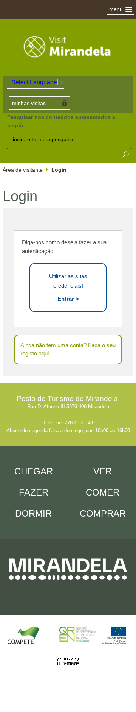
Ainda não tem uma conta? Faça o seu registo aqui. (68, 349)
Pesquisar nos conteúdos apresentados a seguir (61, 121)
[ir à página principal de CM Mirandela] (68, 585)
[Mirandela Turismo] (67, 65)
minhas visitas (29, 103)
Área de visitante (23, 170)
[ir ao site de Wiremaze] (68, 657)
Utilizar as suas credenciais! (68, 287)
